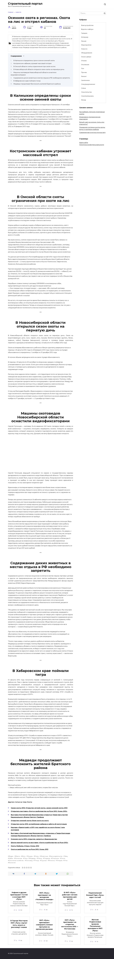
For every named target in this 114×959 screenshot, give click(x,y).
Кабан (11, 858)
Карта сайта (83, 142)
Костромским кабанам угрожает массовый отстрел (32, 63)
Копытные (18, 858)
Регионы (52, 860)
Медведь (32, 858)
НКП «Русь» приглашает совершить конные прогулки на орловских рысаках (44, 924)
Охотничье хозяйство (16, 860)
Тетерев (59, 860)
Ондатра (47, 858)
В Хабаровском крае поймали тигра (26, 81)
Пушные (44, 860)
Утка (65, 860)
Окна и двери (86, 57)
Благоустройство (87, 25)
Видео (11, 856)
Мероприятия (86, 45)
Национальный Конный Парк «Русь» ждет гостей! (95, 895)
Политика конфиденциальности (91, 145)
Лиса (25, 858)
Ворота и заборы (87, 29)
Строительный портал (25, 3)
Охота (63, 858)
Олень (40, 858)
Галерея (84, 33)
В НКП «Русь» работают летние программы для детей (69, 896)
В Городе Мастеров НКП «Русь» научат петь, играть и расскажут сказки (19, 924)
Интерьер (84, 37)
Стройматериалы (87, 96)
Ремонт (83, 76)
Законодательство (56, 856)
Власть (17, 856)
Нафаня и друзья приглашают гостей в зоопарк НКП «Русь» (19, 896)
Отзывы (84, 60)
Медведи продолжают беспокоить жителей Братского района (37, 84)
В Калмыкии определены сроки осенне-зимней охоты (34, 60)
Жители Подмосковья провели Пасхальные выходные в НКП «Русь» (95, 925)
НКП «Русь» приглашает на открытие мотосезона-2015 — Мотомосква (69, 924)
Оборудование (86, 53)
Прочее (84, 72)
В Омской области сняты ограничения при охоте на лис (34, 66)
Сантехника (85, 80)
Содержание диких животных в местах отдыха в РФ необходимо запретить (41, 78)
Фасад (83, 100)
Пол (82, 68)
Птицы (37, 860)
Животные (44, 856)
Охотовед (29, 860)
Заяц (66, 856)
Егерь (37, 856)
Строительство (86, 92)
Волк (23, 856)
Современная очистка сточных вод (92, 132)
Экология (12, 862)
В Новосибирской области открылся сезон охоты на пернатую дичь (38, 69)
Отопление (85, 64)
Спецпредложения (88, 84)
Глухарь (30, 856)
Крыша (83, 41)
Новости (84, 49)
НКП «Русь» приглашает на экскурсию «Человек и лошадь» (44, 896)
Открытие (55, 858)
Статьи (83, 88)
